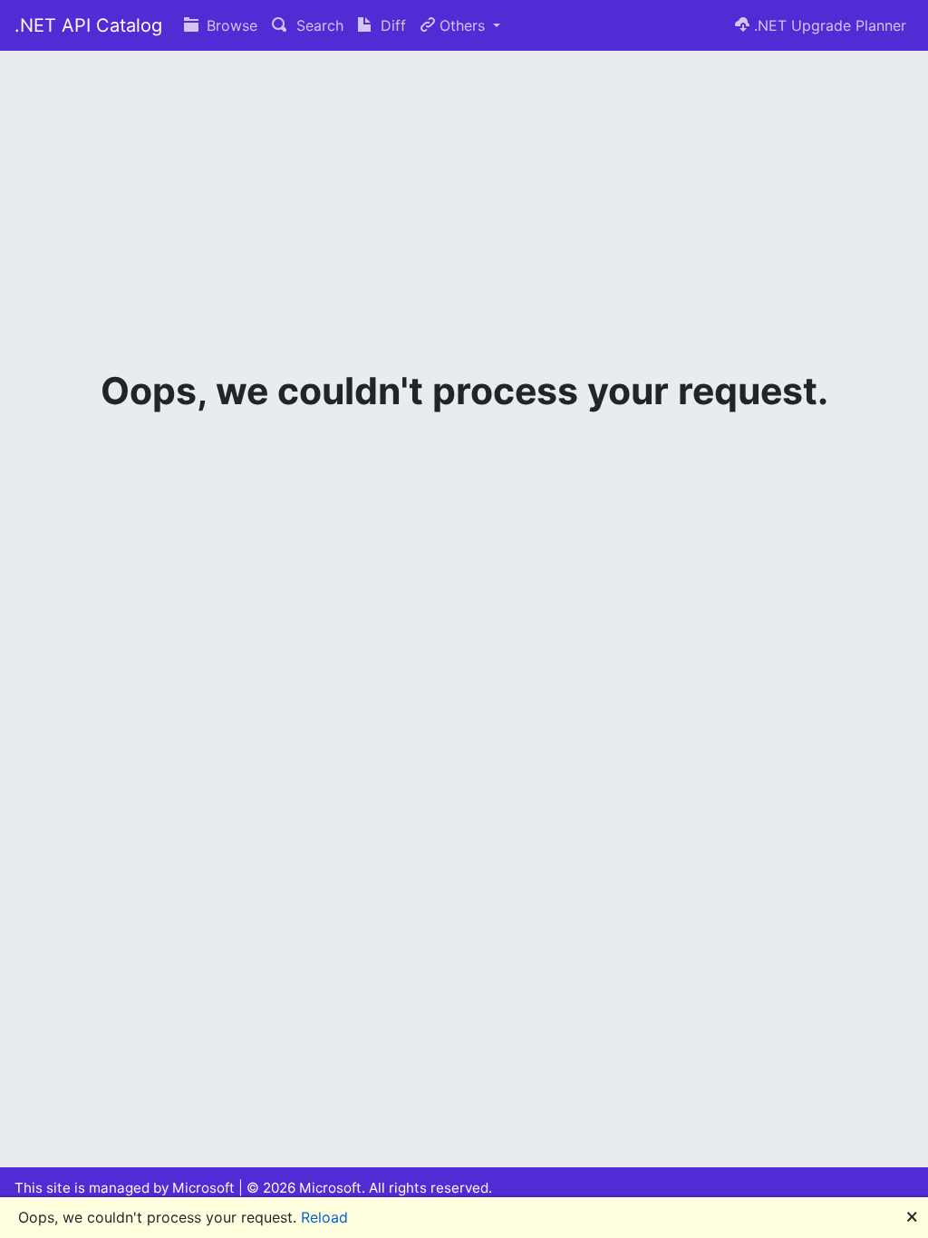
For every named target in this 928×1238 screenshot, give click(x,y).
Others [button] (462, 25)
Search (317, 25)
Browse (229, 25)
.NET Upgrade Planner (827, 25)
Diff (391, 25)
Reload (324, 1217)
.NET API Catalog (88, 25)
